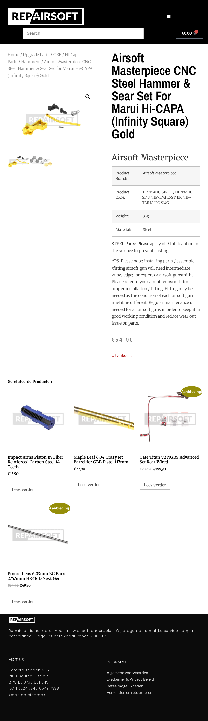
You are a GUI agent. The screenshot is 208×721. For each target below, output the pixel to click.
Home (13, 54)
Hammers (30, 61)
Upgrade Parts (36, 54)
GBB (57, 54)
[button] (169, 16)
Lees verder (23, 489)
